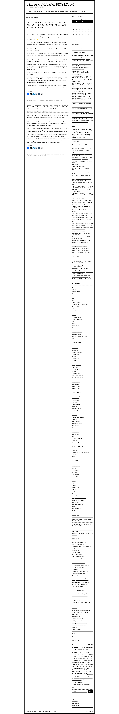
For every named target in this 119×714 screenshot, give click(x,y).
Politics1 (74, 483)
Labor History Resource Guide (79, 561)
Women (78, 684)
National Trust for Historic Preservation (81, 565)
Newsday (74, 371)
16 (91, 29)
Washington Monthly (76, 442)
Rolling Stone (75, 419)
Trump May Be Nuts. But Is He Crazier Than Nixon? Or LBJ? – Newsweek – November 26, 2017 (82, 108)
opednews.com (75, 325)
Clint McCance (52, 100)
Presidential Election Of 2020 (79, 670)
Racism (89, 671)
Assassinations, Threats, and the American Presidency (61, 11)
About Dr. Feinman (38, 11)
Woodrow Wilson (83, 684)
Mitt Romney (76, 664)
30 (91, 34)
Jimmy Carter (79, 660)
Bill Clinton (82, 647)
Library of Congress (76, 598)
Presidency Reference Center (78, 573)
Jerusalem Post (75, 358)
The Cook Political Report (78, 500)
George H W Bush (83, 656)
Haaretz (74, 356)
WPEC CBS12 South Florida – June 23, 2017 (81, 252)
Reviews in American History (78, 575)
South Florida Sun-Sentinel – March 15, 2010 (82, 217)
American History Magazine (78, 396)
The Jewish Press (76, 382)
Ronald (39, 29)
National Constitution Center (78, 563)
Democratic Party (82, 650)
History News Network (77, 527)
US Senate (88, 682)
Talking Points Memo (77, 332)
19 (79, 31)
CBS (73, 298)
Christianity (45, 100)
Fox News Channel (84, 654)
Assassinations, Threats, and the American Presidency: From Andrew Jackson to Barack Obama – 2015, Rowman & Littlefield (82, 131)
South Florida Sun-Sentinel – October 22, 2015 (82, 225)
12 (79, 29)
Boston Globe (75, 348)
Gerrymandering (42, 154)
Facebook (58, 100)
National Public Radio (77, 319)
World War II (88, 684)
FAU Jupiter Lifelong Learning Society (80, 452)
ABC (73, 287)
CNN (73, 300)
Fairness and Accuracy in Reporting (80, 304)
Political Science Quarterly (78, 417)
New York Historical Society (78, 567)
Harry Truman (85, 658)
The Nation (74, 427)
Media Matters (75, 310)
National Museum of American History (80, 606)
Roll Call (74, 489)
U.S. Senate (74, 627)
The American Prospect (77, 423)
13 (82, 29)
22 (88, 31)
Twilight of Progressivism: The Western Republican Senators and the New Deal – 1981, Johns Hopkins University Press (82, 136)
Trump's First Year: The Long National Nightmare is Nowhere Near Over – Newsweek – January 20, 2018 (82, 113)
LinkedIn (74, 454)
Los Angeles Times (76, 365)
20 (82, 31)
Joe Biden (86, 660)
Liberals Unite (75, 476)
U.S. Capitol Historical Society (78, 586)
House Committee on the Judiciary (79, 596)
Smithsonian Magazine (77, 421)
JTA (73, 308)
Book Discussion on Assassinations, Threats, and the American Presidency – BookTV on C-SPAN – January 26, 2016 (82, 261)
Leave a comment (48, 111)
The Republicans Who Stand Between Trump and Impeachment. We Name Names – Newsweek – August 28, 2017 (82, 90)
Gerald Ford (79, 658)
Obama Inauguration (76, 636)
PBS (73, 327)
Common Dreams (76, 466)
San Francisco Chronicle (77, 375)
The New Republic (76, 430)
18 (76, 31)
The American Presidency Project (79, 578)
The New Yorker (75, 432)
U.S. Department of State (77, 620)
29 (88, 34)
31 (73, 37)
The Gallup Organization (77, 504)
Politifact (74, 485)
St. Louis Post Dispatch (77, 380)
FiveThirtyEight (75, 474)
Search (90, 691)
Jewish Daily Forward (76, 360)
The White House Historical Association (81, 582)
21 (85, 31)
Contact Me (82, 11)
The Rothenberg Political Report (79, 513)
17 (73, 31)
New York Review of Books (78, 413)
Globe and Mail (75, 354)
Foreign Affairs (75, 400)
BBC (73, 293)
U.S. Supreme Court (76, 629)
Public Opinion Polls (83, 671)
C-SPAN (74, 296)
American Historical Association (79, 542)
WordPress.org (75, 705)
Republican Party (80, 673)
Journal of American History (78, 556)
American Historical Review (78, 544)
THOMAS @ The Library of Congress (80, 584)
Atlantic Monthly (75, 398)
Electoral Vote (75, 470)
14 (85, 29)
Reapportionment (57, 154)
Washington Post (76, 386)
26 (79, 34)
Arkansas (41, 100)
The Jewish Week (76, 384)
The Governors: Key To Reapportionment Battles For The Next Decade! (47, 107)
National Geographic (76, 408)
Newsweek (74, 415)
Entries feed (74, 701)
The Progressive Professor (50, 4)
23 (91, 31)
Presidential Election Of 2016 (81, 668)
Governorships (49, 154)
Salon (73, 491)
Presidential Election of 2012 (83, 666)
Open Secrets (75, 569)
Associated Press (76, 291)
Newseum (74, 608)
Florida (79, 654)
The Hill (73, 506)
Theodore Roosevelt (76, 680)
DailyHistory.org (75, 550)
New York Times (76, 369)
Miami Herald (75, 367)
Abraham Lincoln (76, 644)
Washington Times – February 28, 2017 (81, 248)
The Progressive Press (77, 510)
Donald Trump (78, 652)
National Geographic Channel (78, 317)
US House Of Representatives (39, 155)
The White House (76, 616)
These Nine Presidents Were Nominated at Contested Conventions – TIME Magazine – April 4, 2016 (82, 103)
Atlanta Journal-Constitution (78, 346)
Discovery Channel (76, 302)
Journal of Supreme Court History (79, 558)
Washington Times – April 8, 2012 (79, 246)
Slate (73, 493)
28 (85, 34)
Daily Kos (74, 468)
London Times (75, 363)
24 (73, 34)
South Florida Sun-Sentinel (78, 377)
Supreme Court (75, 678)
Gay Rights (63, 100)
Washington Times (76, 388)
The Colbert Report (76, 334)
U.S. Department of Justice (78, 618)
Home (29, 11)
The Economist (75, 425)
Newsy (73, 323)
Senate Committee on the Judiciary (80, 612)
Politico (73, 481)
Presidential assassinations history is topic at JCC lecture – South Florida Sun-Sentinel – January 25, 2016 (82, 206)
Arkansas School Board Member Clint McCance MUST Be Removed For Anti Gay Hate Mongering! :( (47, 25)
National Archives (76, 600)
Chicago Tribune (75, 350)
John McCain (79, 662)
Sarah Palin (88, 676)
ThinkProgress (75, 515)
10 (73, 29)
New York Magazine (76, 410)
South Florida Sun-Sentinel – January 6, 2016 (82, 213)
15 (88, 29)
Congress (87, 647)
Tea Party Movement (84, 678)
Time (73, 436)
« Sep (73, 40)
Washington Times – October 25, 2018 (80, 250)
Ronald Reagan (80, 676)
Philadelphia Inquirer (76, 373)
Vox (73, 338)
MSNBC (74, 315)
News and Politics (32, 100)
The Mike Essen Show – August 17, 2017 (81, 240)
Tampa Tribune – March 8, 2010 (79, 231)
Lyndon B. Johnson (86, 662)
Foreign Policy (75, 402)
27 (82, 34)
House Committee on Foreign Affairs (80, 593)
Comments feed (75, 703)
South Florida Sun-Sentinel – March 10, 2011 (82, 215)
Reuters (74, 330)
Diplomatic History (76, 552)
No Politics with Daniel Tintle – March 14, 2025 (82, 202)
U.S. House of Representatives (79, 625)
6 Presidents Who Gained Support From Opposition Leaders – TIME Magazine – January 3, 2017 (82, 60)
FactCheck (74, 472)
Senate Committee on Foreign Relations (81, 610)
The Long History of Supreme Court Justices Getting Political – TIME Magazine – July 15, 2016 (82, 85)
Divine (85, 711)
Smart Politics (75, 496)
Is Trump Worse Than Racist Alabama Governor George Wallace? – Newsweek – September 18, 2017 (81, 73)
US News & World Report (77, 438)
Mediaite (74, 313)
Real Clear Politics (76, 487)
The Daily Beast (75, 502)
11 (76, 29)
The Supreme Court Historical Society (80, 580)
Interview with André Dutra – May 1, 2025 (81, 200)
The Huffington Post (76, 508)
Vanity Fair (74, 440)
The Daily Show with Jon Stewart (79, 336)
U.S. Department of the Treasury (79, 623)
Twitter (73, 456)
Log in (73, 699)
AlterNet (74, 289)
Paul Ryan (82, 664)
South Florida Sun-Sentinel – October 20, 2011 (82, 223)
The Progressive (75, 434)
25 (76, 34)
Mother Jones (75, 406)
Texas (91, 678)
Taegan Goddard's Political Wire (79, 498)
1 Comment (46, 29)
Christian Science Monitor (78, 352)
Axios (73, 464)
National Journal (75, 479)
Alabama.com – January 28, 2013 (79, 144)
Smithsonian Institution (77, 614)
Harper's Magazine (76, 404)
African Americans (83, 644)
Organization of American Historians (80, 571)
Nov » (76, 40)
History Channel (75, 306)
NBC (73, 321)
